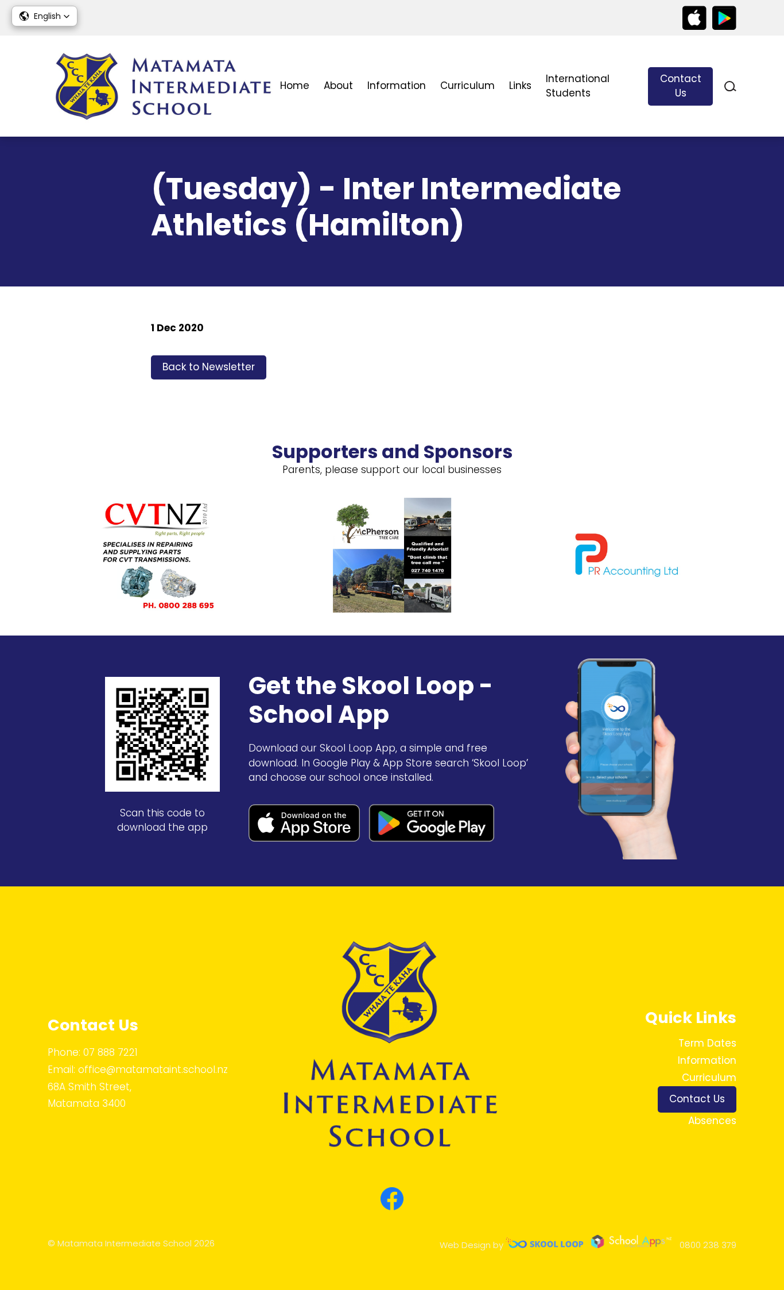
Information (396, 85)
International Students (578, 86)
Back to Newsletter (208, 367)
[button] (44, 16)
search (730, 86)
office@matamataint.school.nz (153, 1069)
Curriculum (467, 85)
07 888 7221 (110, 1052)
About (338, 85)
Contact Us (680, 86)
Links (520, 85)
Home (294, 85)
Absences (712, 1121)
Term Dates (707, 1043)
